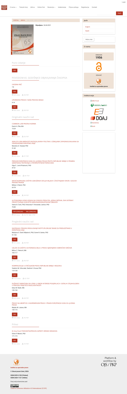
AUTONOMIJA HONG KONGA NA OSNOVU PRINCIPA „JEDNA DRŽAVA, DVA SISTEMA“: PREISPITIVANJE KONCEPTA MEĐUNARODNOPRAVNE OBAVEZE (43, 201)
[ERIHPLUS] (99, 101)
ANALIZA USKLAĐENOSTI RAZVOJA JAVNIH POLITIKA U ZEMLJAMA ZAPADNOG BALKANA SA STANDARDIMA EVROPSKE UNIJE (45, 142)
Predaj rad (89, 39)
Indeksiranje (62, 7)
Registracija (85, 7)
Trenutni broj (23, 7)
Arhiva (32, 7)
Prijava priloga (73, 7)
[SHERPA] (99, 105)
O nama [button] (13, 7)
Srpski (87, 31)
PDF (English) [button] (18, 211)
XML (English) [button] (31, 211)
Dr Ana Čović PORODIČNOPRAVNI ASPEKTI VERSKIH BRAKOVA (34, 331)
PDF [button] (14, 70)
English (87, 27)
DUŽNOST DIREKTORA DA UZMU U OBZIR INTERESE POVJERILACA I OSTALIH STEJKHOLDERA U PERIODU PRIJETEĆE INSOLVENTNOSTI (45, 284)
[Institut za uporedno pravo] (16, 361)
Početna (16, 20)
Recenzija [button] (51, 7)
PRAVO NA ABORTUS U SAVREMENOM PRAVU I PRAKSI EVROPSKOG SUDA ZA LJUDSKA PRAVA (43, 304)
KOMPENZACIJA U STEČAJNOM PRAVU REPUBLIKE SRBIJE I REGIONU (37, 266)
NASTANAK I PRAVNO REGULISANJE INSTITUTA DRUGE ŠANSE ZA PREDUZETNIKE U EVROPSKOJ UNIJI (42, 229)
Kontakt (94, 7)
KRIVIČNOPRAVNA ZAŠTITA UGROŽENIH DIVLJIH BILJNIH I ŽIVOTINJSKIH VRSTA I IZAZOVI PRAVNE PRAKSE (44, 182)
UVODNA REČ (17, 84)
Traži (119, 13)
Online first (41, 7)
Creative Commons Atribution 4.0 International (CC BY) (29, 388)
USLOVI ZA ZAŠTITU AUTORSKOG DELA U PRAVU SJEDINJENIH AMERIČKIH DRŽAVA (42, 248)
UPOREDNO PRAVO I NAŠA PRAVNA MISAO (27, 100)
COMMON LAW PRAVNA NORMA (24, 124)
